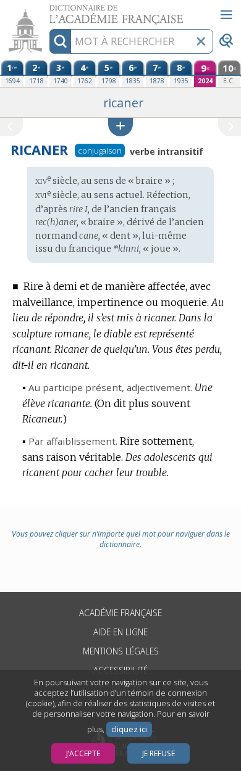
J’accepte (83, 753)
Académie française (120, 613)
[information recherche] (60, 41)
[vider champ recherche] (200, 41)
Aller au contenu (48, 10)
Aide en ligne (120, 632)
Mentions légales (121, 651)
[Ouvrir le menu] (226, 15)
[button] (120, 127)
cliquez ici (129, 729)
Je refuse (158, 753)
